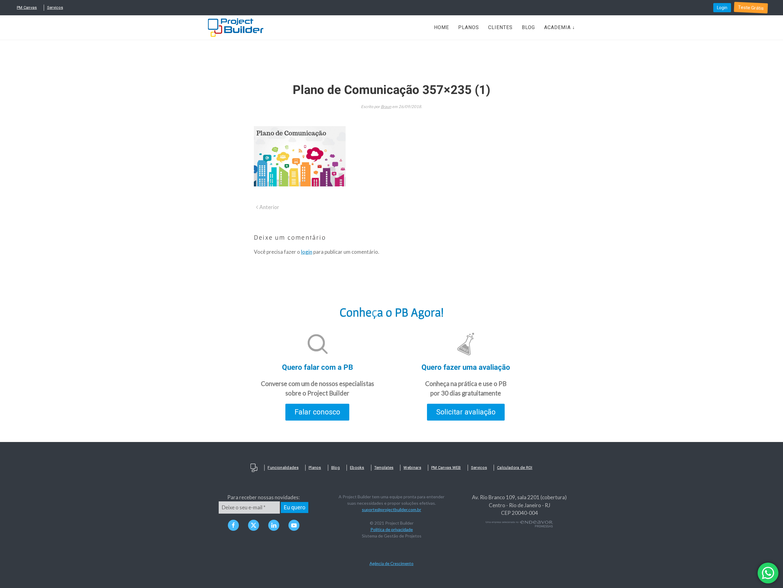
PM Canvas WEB (446, 467)
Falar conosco (317, 412)
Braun (386, 106)
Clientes (500, 27)
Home (441, 27)
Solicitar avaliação (465, 412)
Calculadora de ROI (514, 467)
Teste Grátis (751, 7)
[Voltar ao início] (235, 27)
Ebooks (357, 467)
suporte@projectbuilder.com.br (391, 509)
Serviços (55, 7)
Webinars (412, 467)
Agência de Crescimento (391, 563)
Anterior (269, 207)
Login (722, 7)
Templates (384, 467)
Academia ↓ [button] (559, 27)
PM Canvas (27, 7)
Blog (528, 27)
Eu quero (294, 507)
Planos (468, 27)
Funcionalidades (283, 467)
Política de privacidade (391, 529)
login (306, 252)
